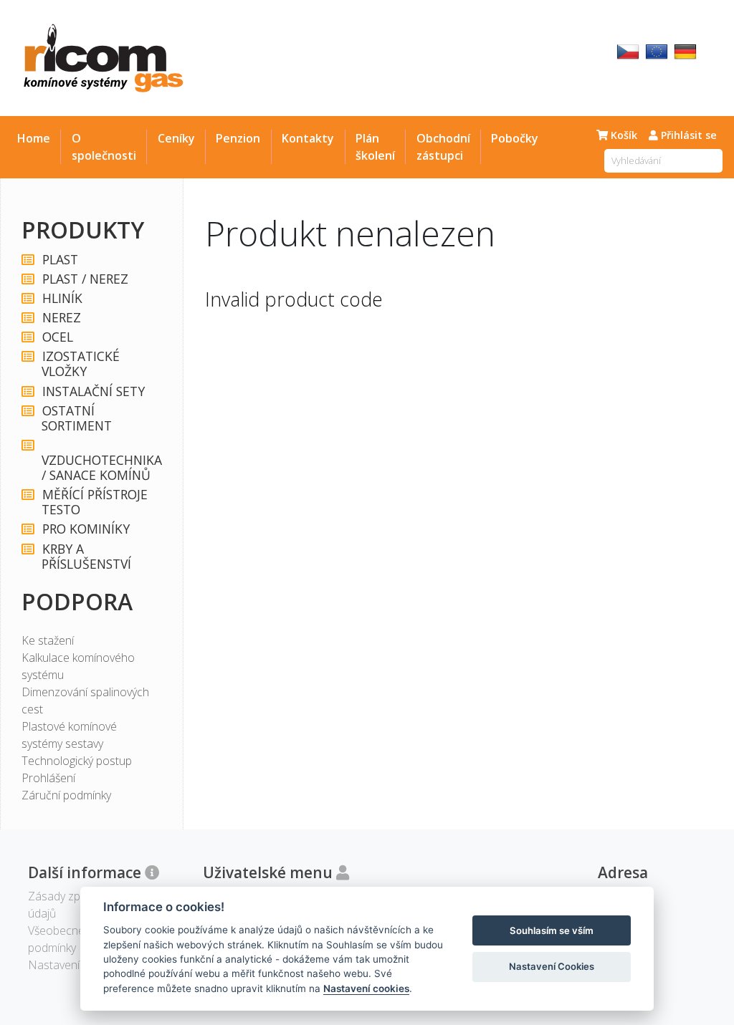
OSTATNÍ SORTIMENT (77, 418)
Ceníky (176, 138)
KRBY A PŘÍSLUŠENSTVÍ (86, 557)
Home (33, 138)
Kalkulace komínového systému (78, 666)
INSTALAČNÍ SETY (93, 391)
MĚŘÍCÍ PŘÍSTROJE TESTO (94, 502)
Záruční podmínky (66, 795)
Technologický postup (77, 761)
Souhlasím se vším (552, 930)
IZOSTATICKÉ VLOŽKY (80, 364)
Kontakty (308, 138)
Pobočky (514, 138)
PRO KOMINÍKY (86, 528)
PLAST (60, 259)
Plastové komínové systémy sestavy (69, 734)
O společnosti (104, 146)
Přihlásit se (687, 135)
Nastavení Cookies (551, 966)
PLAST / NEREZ (85, 279)
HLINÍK (62, 298)
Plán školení (375, 146)
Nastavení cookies (366, 988)
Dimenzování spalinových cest (85, 700)
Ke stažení (48, 640)
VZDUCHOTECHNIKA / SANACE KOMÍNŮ (100, 467)
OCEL (57, 337)
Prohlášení (48, 778)
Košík (622, 135)
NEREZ (61, 317)
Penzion (238, 138)
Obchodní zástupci (443, 146)
